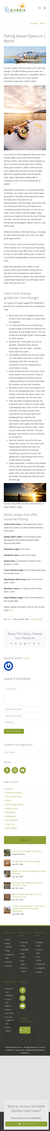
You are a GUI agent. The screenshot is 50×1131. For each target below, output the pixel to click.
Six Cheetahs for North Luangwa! (26, 861)
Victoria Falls (39, 951)
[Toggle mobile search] (39, 8)
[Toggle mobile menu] (44, 8)
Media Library (8, 1029)
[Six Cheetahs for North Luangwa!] (7, 861)
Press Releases (11, 820)
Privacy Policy (19, 1050)
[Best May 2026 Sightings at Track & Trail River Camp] (7, 895)
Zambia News (11, 828)
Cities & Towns (24, 969)
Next (42, 23)
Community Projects (14, 792)
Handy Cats (25, 1053)
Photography (10, 816)
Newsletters (10, 812)
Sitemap (8, 962)
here (11, 610)
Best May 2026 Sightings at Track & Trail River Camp (27, 895)
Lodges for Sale (9, 956)
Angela (8, 619)
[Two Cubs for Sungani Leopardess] (7, 851)
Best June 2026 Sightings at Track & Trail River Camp (27, 883)
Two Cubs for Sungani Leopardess (26, 851)
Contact (8, 966)
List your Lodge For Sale (9, 1020)
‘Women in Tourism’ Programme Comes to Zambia (29, 872)
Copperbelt (40, 964)
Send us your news (9, 1011)
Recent (25, 840)
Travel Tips (10, 824)
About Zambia (8, 945)
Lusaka (39, 972)
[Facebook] (7, 770)
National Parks (11, 808)
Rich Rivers (23, 962)
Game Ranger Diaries (14, 804)
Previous (34, 23)
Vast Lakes (23, 955)
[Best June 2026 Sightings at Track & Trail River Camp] (7, 884)
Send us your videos (8, 1002)
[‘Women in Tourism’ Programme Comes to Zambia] (7, 872)
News (40, 619)
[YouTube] (22, 770)
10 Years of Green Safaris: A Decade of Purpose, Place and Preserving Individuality (28, 908)
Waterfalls (25, 949)
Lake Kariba (38, 958)
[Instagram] (15, 770)
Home (7, 939)
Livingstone (40, 968)
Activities (34, 619)
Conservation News (13, 796)
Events (8, 800)
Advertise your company (9, 991)
